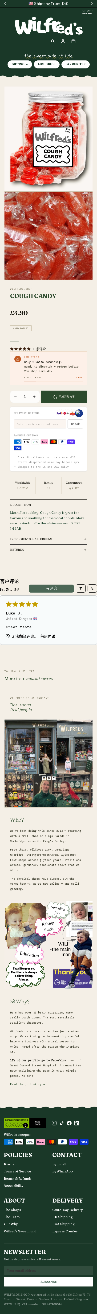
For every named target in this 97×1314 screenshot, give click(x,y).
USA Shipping (63, 1224)
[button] (21, 349)
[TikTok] (61, 1123)
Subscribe (48, 1282)
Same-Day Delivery (67, 1210)
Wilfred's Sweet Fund (20, 1231)
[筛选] (81, 588)
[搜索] (53, 41)
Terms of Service (17, 1171)
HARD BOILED (20, 328)
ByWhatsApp (62, 1171)
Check (75, 424)
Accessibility (14, 1185)
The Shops (12, 1210)
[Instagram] (54, 1123)
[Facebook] (69, 1123)
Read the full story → (27, 1084)
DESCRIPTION (20, 505)
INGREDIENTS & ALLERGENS (31, 539)
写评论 (51, 588)
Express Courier (64, 1231)
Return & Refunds (18, 1178)
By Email (59, 1164)
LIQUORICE (46, 64)
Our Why (11, 1224)
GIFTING (18, 64)
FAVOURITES (75, 64)
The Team (12, 1217)
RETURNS (17, 549)
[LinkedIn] (76, 1123)
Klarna (9, 1164)
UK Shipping (62, 1217)
